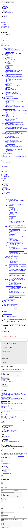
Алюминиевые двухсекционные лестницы (16, 129)
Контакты (5, 15)
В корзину (5, 386)
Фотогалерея (6, 13)
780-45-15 (13, 416)
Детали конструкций (9, 343)
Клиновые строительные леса (13, 53)
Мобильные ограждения (9, 109)
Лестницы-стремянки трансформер (15, 127)
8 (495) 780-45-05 (5, 171)
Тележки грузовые (10, 138)
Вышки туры (6, 54)
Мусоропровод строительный (10, 93)
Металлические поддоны (12, 151)
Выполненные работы (8, 12)
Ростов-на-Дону (7, 473)
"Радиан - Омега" (10, 59)
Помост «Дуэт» (10, 88)
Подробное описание (9, 336)
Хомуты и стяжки (10, 105)
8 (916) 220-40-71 (5, 24)
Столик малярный (10, 81)
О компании (6, 4)
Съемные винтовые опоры (12, 71)
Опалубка (5, 115)
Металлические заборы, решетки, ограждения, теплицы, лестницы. (14, 147)
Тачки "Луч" (9, 135)
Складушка (9, 83)
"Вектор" (8, 63)
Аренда (4, 355)
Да (1, 482)
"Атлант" (8, 66)
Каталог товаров (9, 198)
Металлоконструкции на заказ (10, 140)
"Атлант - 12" (9, 65)
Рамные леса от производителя (13, 49)
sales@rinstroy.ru (4, 40)
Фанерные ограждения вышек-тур (14, 72)
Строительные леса (8, 48)
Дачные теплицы (10, 144)
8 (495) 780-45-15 (5, 22)
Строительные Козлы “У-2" (13, 85)
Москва (5, 466)
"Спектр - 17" (9, 58)
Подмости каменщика (11, 89)
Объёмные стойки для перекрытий (14, 122)
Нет (3, 482)
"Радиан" (8, 62)
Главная (5, 311)
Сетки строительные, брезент (10, 98)
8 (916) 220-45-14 (5, 27)
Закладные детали (7, 153)
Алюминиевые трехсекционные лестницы (16, 131)
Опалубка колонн (10, 119)
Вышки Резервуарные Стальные (14, 70)
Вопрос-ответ (6, 11)
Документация (7, 347)
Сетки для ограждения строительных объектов (14, 319)
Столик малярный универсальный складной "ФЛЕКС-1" (14, 77)
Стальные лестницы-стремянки (14, 125)
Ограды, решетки (10, 145)
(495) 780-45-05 (7, 416)
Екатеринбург (6, 469)
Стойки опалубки (10, 116)
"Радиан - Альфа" (10, 61)
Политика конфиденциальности (11, 441)
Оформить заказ (4, 527)
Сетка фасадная (10, 100)
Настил (8, 87)
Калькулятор (6, 351)
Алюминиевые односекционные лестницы (16, 128)
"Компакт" (9, 55)
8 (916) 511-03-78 (5, 26)
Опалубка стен (10, 120)
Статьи (5, 8)
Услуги (5, 6)
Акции (5, 16)
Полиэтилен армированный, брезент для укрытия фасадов (18, 254)
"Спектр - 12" (9, 57)
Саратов (5, 470)
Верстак (8, 84)
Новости (5, 7)
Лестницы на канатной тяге (13, 132)
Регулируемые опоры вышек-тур (14, 74)
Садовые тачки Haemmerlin (13, 137)
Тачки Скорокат (10, 136)
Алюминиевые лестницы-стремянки (15, 124)
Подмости (5, 75)
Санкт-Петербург (7, 467)
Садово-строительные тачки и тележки (13, 133)
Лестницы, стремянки (8, 123)
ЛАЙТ (8, 68)
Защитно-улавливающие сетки (13, 103)
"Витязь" (8, 67)
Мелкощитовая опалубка (12, 118)
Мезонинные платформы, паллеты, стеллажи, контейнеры (15, 142)
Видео (4, 362)
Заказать (3, 498)
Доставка (5, 10)
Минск (5, 471)
